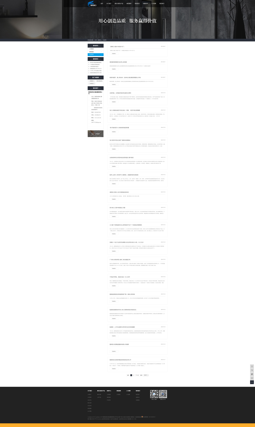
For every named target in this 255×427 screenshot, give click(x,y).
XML (135, 419)
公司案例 (118, 394)
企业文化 (89, 400)
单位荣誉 (89, 408)
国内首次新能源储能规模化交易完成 (96, 62)
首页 (102, 3)
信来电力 (92, 83)
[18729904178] (252, 370)
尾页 (141, 375)
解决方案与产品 (119, 3)
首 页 (96, 40)
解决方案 (99, 394)
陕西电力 (133, 417)
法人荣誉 (89, 411)
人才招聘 (153, 3)
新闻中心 (100, 40)
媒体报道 (91, 51)
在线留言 (138, 400)
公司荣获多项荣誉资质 (95, 64)
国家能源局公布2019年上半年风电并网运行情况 (96, 68)
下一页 (137, 375)
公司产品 (99, 397)
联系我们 (162, 3)
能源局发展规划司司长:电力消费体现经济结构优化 (96, 72)
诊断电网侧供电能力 (94, 66)
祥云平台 (112, 419)
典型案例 (129, 3)
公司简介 (89, 394)
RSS (133, 419)
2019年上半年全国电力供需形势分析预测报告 (96, 70)
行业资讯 (104, 40)
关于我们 (109, 3)
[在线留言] (252, 378)
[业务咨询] (252, 366)
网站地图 (129, 419)
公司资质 (89, 397)
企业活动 (89, 405)
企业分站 (125, 419)
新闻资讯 (137, 3)
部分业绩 (89, 402)
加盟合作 (145, 3)
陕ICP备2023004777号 (92, 419)
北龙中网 (121, 419)
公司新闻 (91, 49)
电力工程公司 (124, 417)
